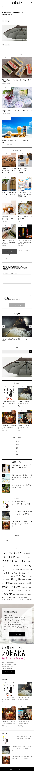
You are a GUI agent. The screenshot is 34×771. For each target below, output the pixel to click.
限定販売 (14, 594)
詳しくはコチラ (8, 672)
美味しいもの (14, 590)
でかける (17, 441)
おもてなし (20, 553)
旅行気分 (25, 583)
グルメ (8, 573)
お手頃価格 (11, 557)
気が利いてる (14, 587)
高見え (18, 594)
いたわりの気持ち (8, 553)
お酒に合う (19, 557)
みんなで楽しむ (8, 565)
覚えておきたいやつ (23, 590)
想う (17, 448)
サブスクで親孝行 (17, 573)
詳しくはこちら (17, 634)
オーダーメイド (14, 569)
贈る (17, 454)
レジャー (27, 576)
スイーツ (26, 573)
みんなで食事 (15, 566)
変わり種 (15, 579)
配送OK (8, 594)
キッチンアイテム (23, 570)
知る (17, 451)
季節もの (23, 579)
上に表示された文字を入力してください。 (12, 299)
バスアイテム (20, 576)
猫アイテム (27, 587)
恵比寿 (20, 583)
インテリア (7, 569)
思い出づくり (15, 583)
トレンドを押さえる (11, 576)
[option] (17, 329)
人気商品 (8, 579)
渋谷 (22, 587)
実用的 (9, 583)
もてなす (17, 444)
